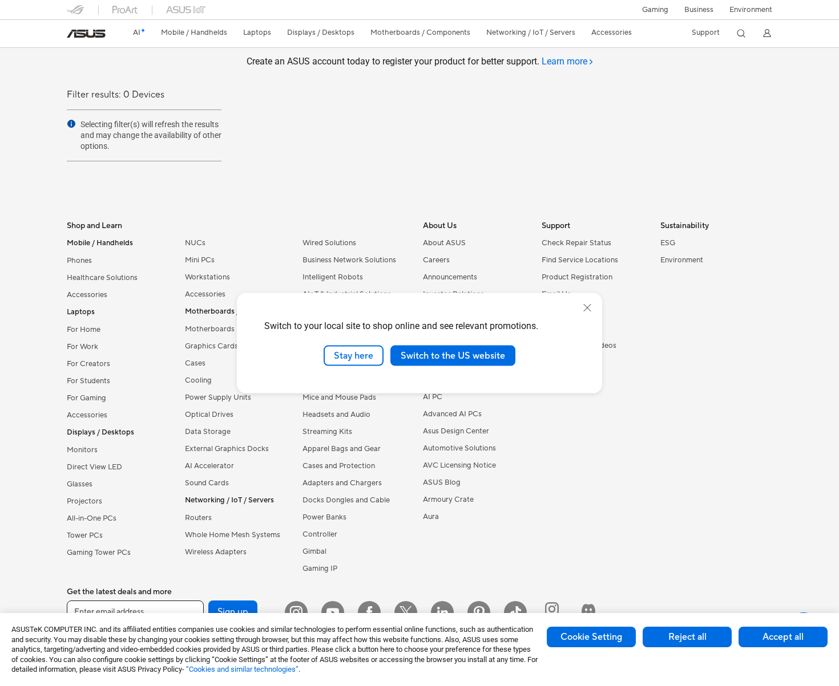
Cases (195, 363)
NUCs (195, 242)
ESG (667, 242)
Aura (431, 516)
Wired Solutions (329, 242)
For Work (82, 346)
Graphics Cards (211, 346)
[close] (587, 307)
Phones (79, 260)
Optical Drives (209, 414)
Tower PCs (85, 535)
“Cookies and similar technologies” (242, 669)
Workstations (207, 277)
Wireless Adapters (216, 552)
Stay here (353, 355)
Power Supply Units (218, 397)
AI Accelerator (209, 465)
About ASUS (444, 242)
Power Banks (324, 517)
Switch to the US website (453, 355)
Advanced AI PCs (452, 414)
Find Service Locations (580, 260)
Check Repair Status (576, 242)
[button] (655, 9)
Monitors (82, 449)
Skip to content (73, 35)
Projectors (84, 501)
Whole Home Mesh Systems (232, 534)
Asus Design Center (456, 431)
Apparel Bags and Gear (341, 448)
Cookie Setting (591, 637)
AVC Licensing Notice (459, 465)
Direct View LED (94, 467)
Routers (198, 517)
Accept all (783, 637)
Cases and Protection (338, 465)
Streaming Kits (327, 431)
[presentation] (71, 123)
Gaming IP (319, 568)
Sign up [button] (232, 612)
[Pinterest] (478, 612)
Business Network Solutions (349, 260)
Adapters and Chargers (342, 483)
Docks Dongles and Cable (346, 500)
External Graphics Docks (227, 448)
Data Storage (208, 431)
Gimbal (314, 551)
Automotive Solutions (459, 448)
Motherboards (210, 329)
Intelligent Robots (332, 277)
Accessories (87, 294)
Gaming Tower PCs (99, 552)
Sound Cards (207, 483)
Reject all (687, 637)
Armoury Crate (448, 499)
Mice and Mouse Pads (339, 397)
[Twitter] (405, 612)
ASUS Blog (442, 482)
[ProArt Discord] (588, 612)
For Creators (88, 363)
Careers (436, 260)
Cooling (198, 380)
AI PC (432, 396)
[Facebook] (369, 612)
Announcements (450, 277)
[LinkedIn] (442, 612)
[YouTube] (332, 612)
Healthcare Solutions (102, 277)
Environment (750, 9)
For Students (88, 380)
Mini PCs (200, 260)
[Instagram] (296, 612)
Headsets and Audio (336, 414)
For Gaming (86, 398)
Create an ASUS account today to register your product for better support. (417, 61)
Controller (319, 534)
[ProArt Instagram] (551, 612)
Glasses (79, 484)
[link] (86, 34)
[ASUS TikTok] (515, 612)
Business (698, 9)
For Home (83, 329)
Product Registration (577, 277)
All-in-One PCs (91, 518)
